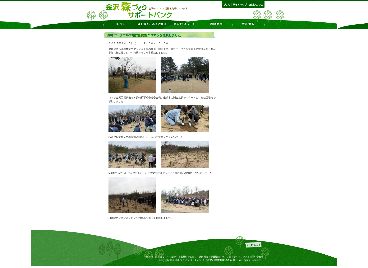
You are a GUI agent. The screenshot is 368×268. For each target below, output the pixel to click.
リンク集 (226, 256)
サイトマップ (240, 256)
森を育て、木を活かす (166, 256)
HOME (149, 256)
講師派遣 (203, 256)
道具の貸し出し (189, 256)
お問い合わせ (256, 256)
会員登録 (215, 256)
